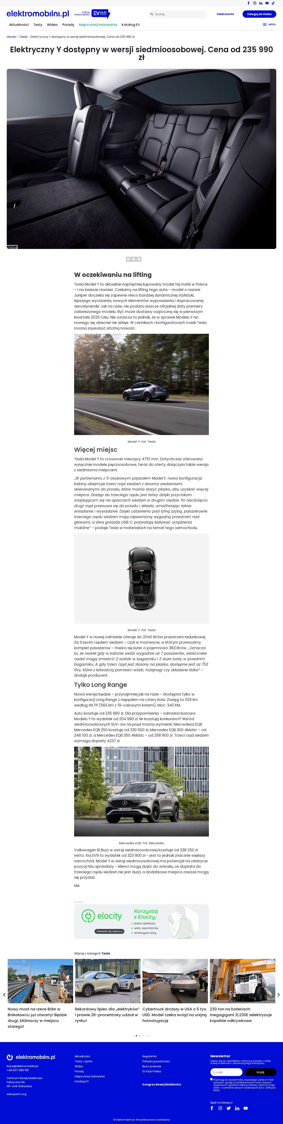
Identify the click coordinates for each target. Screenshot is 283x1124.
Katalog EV (131, 24)
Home (11, 37)
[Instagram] (220, 1108)
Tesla (23, 37)
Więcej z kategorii (87, 953)
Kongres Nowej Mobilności (161, 1084)
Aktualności (19, 24)
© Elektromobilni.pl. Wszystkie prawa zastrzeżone (141, 1119)
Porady (68, 24)
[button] (128, 259)
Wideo (52, 24)
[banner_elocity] (141, 938)
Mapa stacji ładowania (98, 24)
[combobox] (177, 14)
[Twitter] (228, 1108)
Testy (37, 24)
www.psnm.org (16, 1094)
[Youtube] (245, 1108)
